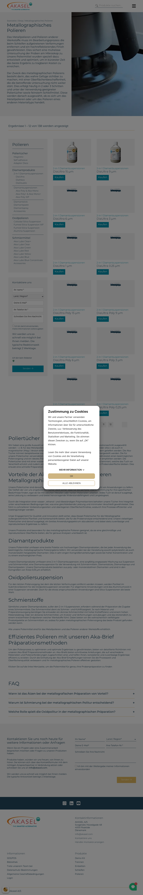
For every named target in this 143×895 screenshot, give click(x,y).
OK (71, 476)
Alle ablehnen (71, 483)
